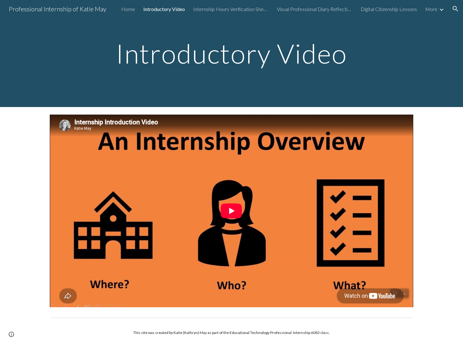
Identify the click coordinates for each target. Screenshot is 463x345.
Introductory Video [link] (164, 9)
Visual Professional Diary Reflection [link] (314, 9)
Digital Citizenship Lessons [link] (389, 9)
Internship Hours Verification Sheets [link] (231, 9)
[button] (455, 8)
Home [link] (128, 9)
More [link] (431, 9)
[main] (231, 53)
